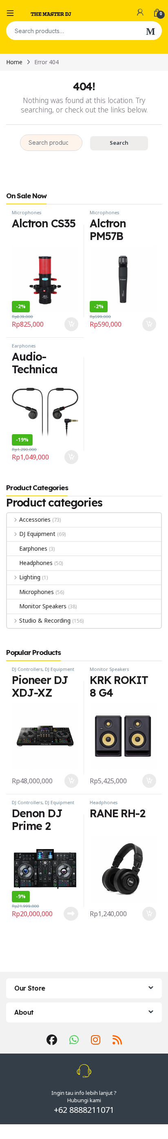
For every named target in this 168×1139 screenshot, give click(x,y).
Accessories (35, 519)
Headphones (36, 563)
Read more (71, 914)
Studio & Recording (45, 620)
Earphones (23, 346)
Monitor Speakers (42, 606)
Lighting (29, 577)
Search (150, 30)
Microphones (26, 212)
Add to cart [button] (71, 324)
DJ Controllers (27, 669)
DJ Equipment (37, 534)
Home (14, 62)
